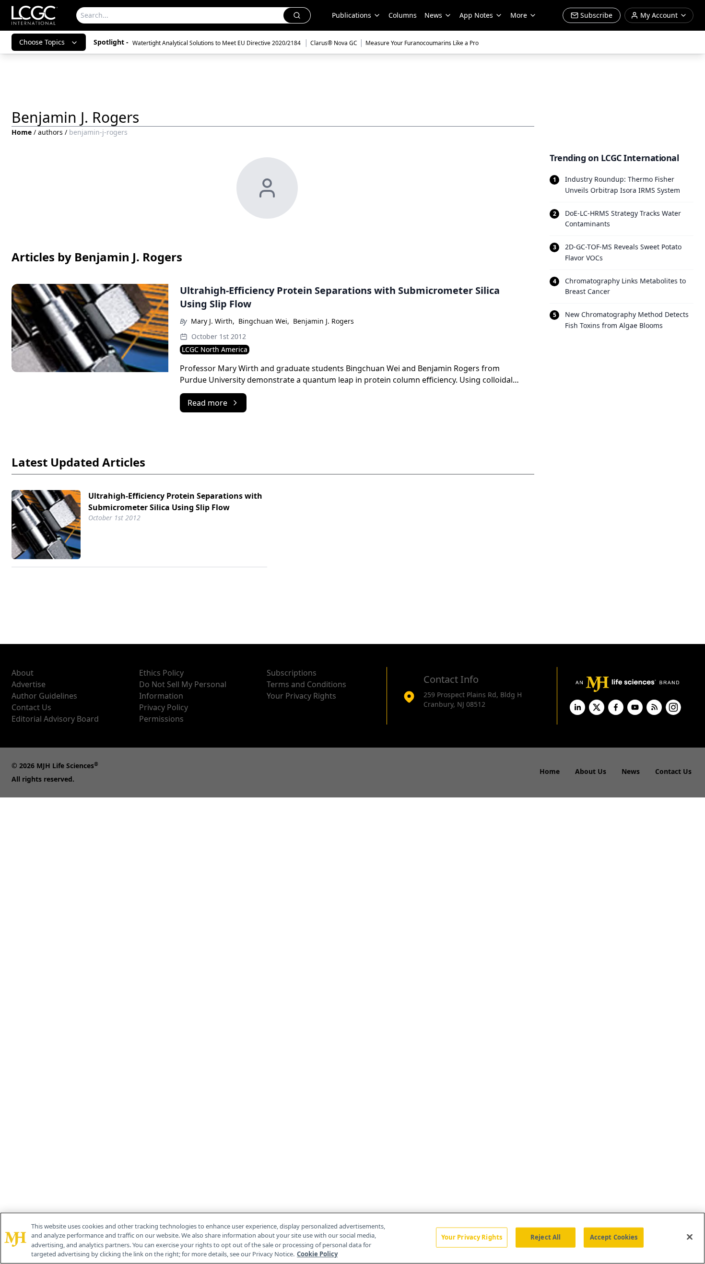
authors (50, 132)
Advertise (29, 684)
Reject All (545, 1237)
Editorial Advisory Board (55, 719)
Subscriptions (292, 672)
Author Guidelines (44, 696)
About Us (590, 771)
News (433, 15)
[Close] (689, 1236)
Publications (351, 15)
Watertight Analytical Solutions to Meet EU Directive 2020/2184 (217, 43)
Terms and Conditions (306, 684)
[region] (352, 1238)
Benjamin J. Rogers (323, 321)
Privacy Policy (163, 707)
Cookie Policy (317, 1254)
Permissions (161, 719)
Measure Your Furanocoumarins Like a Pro (422, 43)
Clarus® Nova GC (333, 43)
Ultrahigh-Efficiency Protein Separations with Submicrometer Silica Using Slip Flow (175, 502)
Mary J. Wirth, (213, 321)
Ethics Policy (161, 672)
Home (22, 132)
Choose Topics (42, 42)
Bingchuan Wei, (263, 321)
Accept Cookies (614, 1237)
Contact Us (31, 707)
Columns (402, 15)
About (23, 672)
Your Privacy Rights (301, 696)
